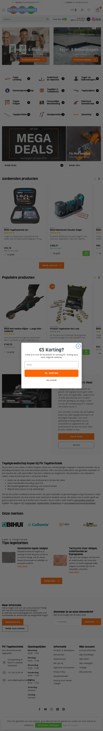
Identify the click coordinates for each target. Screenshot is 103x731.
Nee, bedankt (51, 380)
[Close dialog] (78, 346)
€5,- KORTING (51, 373)
